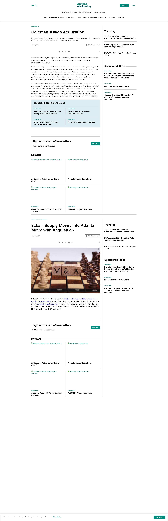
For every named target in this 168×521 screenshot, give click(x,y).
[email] (72, 51)
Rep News (112, 17)
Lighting (121, 17)
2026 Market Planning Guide (54, 17)
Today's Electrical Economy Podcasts (92, 17)
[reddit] (69, 51)
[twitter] (66, 51)
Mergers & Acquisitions (39, 220)
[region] (84, 517)
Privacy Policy (57, 516)
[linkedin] (62, 51)
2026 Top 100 (71, 17)
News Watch (35, 26)
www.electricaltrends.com (48, 304)
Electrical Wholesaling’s (73, 299)
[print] (99, 51)
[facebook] (59, 51)
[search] (36, 5)
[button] (32, 5)
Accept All (159, 517)
